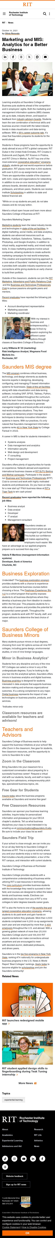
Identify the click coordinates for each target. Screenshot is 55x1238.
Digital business (10, 694)
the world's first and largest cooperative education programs (27, 909)
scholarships (28, 967)
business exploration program (34, 580)
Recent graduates (11, 297)
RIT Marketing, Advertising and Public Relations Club (27, 279)
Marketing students (11, 225)
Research (38, 1129)
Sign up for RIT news (16, 1184)
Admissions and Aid (12, 1146)
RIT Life (38, 1135)
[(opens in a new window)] (5, 1159)
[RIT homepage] (23, 1119)
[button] (4, 14)
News (10, 22)
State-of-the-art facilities (38, 386)
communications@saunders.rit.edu (34, 828)
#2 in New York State (27, 427)
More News (26, 1083)
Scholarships (17, 192)
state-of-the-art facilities (33, 228)
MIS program (13, 373)
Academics (7, 1135)
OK (27, 1233)
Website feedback (14, 1176)
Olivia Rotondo (12, 33)
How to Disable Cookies (34, 1227)
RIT (3, 22)
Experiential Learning (12, 1140)
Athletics (38, 1140)
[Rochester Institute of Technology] (27, 4)
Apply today (41, 964)
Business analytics (11, 680)
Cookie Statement (11, 1227)
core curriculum (14, 885)
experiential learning (14, 1099)
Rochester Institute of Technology (18, 13)
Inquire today (8, 795)
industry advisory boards (29, 119)
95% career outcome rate (31, 132)
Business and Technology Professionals (26, 478)
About (5, 1129)
